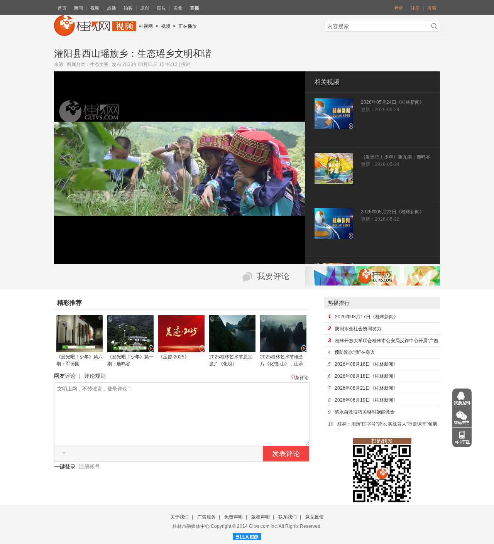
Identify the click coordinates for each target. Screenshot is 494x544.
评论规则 (95, 376)
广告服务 (206, 517)
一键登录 (65, 466)
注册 (415, 8)
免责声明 (233, 517)
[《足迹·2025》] (181, 349)
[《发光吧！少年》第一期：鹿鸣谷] (130, 349)
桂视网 (146, 26)
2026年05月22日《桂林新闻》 (392, 212)
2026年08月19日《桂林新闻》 (366, 400)
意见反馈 (314, 517)
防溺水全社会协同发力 (358, 328)
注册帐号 (89, 466)
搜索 (431, 8)
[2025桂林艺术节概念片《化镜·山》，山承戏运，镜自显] (283, 349)
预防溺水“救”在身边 (355, 352)
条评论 (302, 377)
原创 (144, 8)
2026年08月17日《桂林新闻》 (366, 316)
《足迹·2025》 (173, 357)
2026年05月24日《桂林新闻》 (392, 102)
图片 (161, 8)
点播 (111, 8)
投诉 (185, 64)
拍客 (128, 8)
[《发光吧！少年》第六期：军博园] (79, 349)
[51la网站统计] (247, 535)
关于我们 (179, 517)
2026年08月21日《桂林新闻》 (366, 388)
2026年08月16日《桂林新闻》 (366, 364)
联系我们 (287, 517)
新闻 (78, 8)
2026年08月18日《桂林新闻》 (366, 376)
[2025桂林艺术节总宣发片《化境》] (232, 349)
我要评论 (273, 276)
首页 (62, 8)
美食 (178, 8)
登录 (398, 8)
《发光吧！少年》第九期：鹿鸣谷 (395, 157)
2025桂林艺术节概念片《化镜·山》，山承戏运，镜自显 (281, 363)
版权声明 (260, 517)
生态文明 (99, 64)
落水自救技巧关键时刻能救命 (365, 412)
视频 (95, 8)
